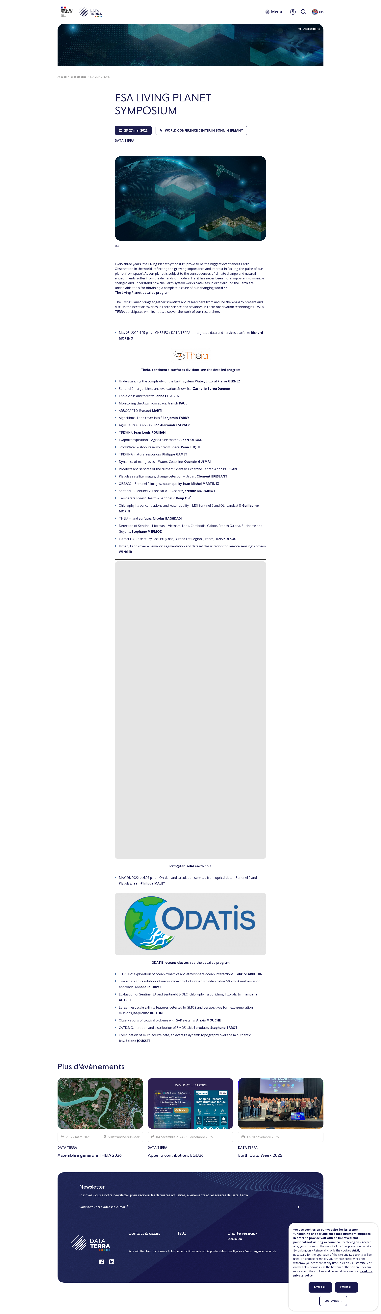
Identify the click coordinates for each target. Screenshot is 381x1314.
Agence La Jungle (265, 1251)
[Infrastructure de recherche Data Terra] (81, 12)
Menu (276, 12)
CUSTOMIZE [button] (331, 1300)
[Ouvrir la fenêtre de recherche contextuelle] (304, 12)
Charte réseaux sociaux (242, 1236)
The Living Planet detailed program (142, 292)
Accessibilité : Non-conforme (146, 1251)
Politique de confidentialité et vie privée (193, 1251)
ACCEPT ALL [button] (320, 1287)
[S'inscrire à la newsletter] (298, 1207)
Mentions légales (231, 1251)
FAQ (182, 1233)
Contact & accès (144, 1233)
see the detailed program (220, 370)
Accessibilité (311, 29)
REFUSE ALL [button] (346, 1287)
